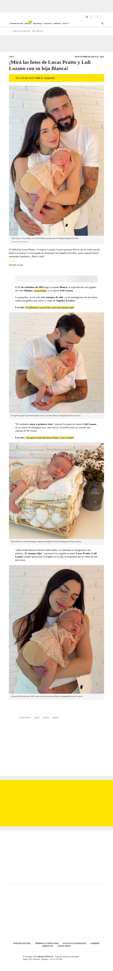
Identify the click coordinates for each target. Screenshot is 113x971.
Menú (102, 17)
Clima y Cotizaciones (82, 17)
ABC (14, 16)
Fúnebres (95, 943)
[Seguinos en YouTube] (100, 957)
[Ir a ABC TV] (75, 23)
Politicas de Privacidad (74, 943)
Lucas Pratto (40, 290)
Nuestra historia (22, 943)
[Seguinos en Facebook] (94, 957)
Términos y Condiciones (46, 943)
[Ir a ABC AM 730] (83, 23)
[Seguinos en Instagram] (103, 957)
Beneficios (47, 946)
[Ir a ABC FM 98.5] (94, 23)
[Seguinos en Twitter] (97, 957)
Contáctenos (64, 946)
